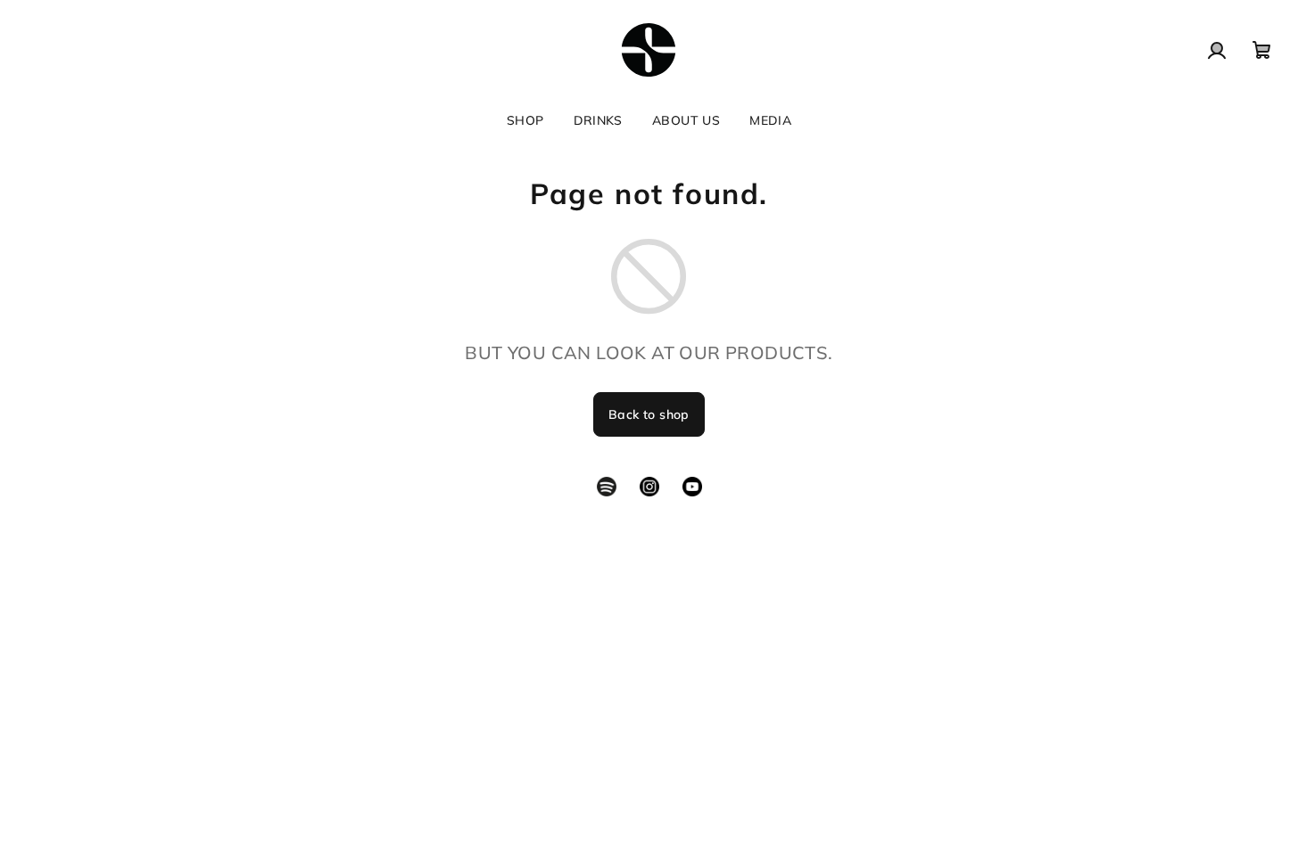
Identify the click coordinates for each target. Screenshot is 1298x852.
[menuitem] (525, 120)
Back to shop (649, 414)
